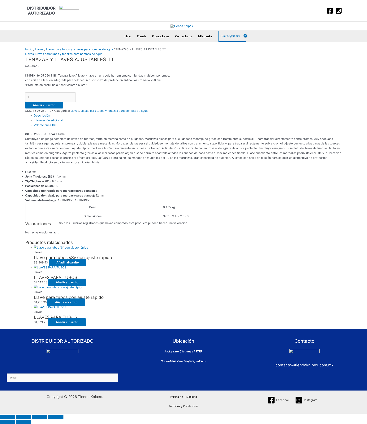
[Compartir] (39, 417)
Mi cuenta (205, 36)
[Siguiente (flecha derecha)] (23, 422)
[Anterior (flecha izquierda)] (7, 422)
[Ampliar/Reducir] (7, 417)
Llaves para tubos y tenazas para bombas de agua (79, 49)
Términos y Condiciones (183, 406)
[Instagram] (338, 10)
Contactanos (183, 36)
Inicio (127, 36)
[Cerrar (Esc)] (55, 417)
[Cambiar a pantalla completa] (23, 417)
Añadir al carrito (44, 105)
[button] (320, 11)
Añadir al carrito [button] (67, 262)
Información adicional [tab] (48, 120)
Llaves (39, 49)
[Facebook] (330, 10)
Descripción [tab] (42, 115)
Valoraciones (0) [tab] (45, 125)
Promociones (160, 36)
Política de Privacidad (183, 396)
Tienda (141, 36)
